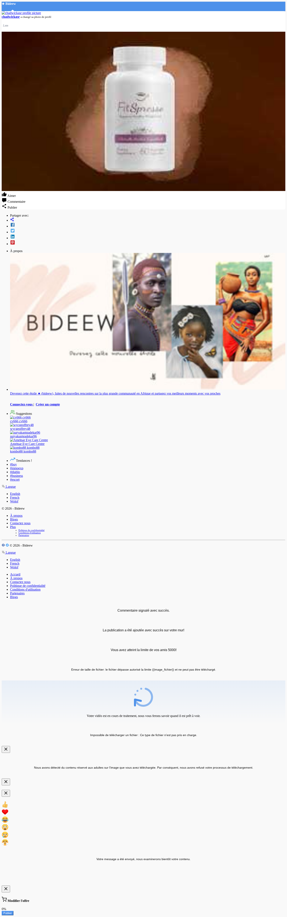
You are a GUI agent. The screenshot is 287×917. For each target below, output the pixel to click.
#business (16, 475)
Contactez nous (20, 523)
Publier (7, 913)
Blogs (14, 519)
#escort (15, 479)
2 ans (5, 25)
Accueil (15, 574)
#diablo (15, 472)
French (14, 497)
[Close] (6, 749)
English (15, 494)
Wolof (14, 501)
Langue (10, 486)
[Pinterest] (147, 243)
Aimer (11, 196)
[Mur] (147, 219)
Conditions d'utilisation (29, 532)
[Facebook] (147, 225)
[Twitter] (147, 231)
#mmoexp (16, 468)
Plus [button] (13, 527)
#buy (13, 464)
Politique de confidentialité (31, 530)
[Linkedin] (147, 237)
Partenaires (23, 535)
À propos (16, 515)
